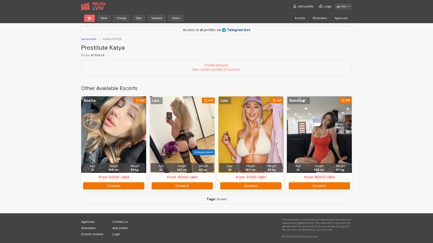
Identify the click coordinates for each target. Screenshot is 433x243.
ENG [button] (344, 6)
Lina (224, 100)
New (104, 18)
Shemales (320, 18)
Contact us (120, 222)
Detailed (113, 186)
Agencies (341, 18)
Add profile (305, 6)
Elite (139, 18)
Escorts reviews (92, 234)
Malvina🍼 (297, 100)
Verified (156, 18)
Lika (155, 100)
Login (328, 6)
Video (176, 18)
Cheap (121, 18)
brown (222, 199)
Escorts (300, 18)
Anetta (90, 100)
